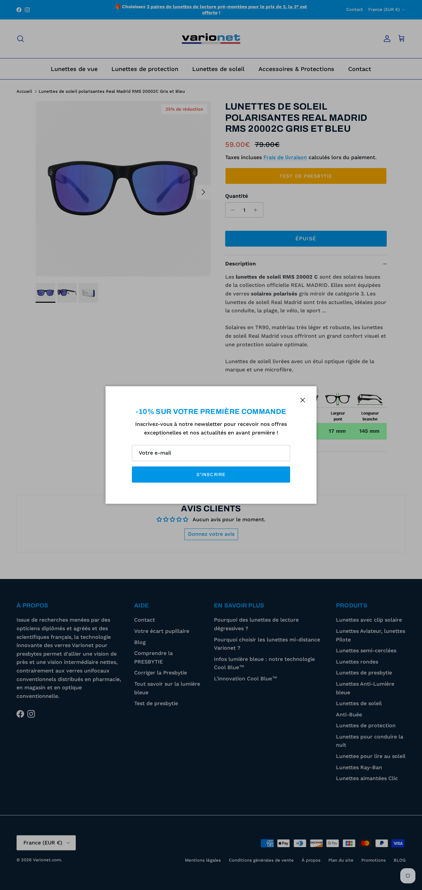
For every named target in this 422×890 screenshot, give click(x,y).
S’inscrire (211, 474)
